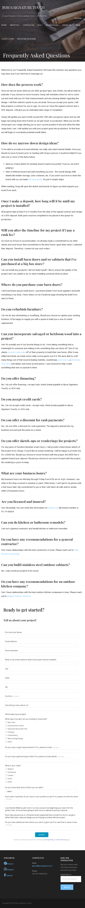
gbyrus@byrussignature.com (42, 866)
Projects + (67, 25)
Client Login (7, 39)
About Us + (15, 25)
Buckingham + (52, 25)
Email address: (66, 874)
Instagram (10, 870)
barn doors (63, 360)
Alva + (40, 25)
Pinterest (10, 864)
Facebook (9, 875)
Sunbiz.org (53, 508)
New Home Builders (26, 39)
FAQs (78, 25)
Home (4, 25)
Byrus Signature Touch (23, 7)
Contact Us (28, 25)
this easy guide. (35, 179)
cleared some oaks (16, 352)
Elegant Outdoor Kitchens (19, 596)
